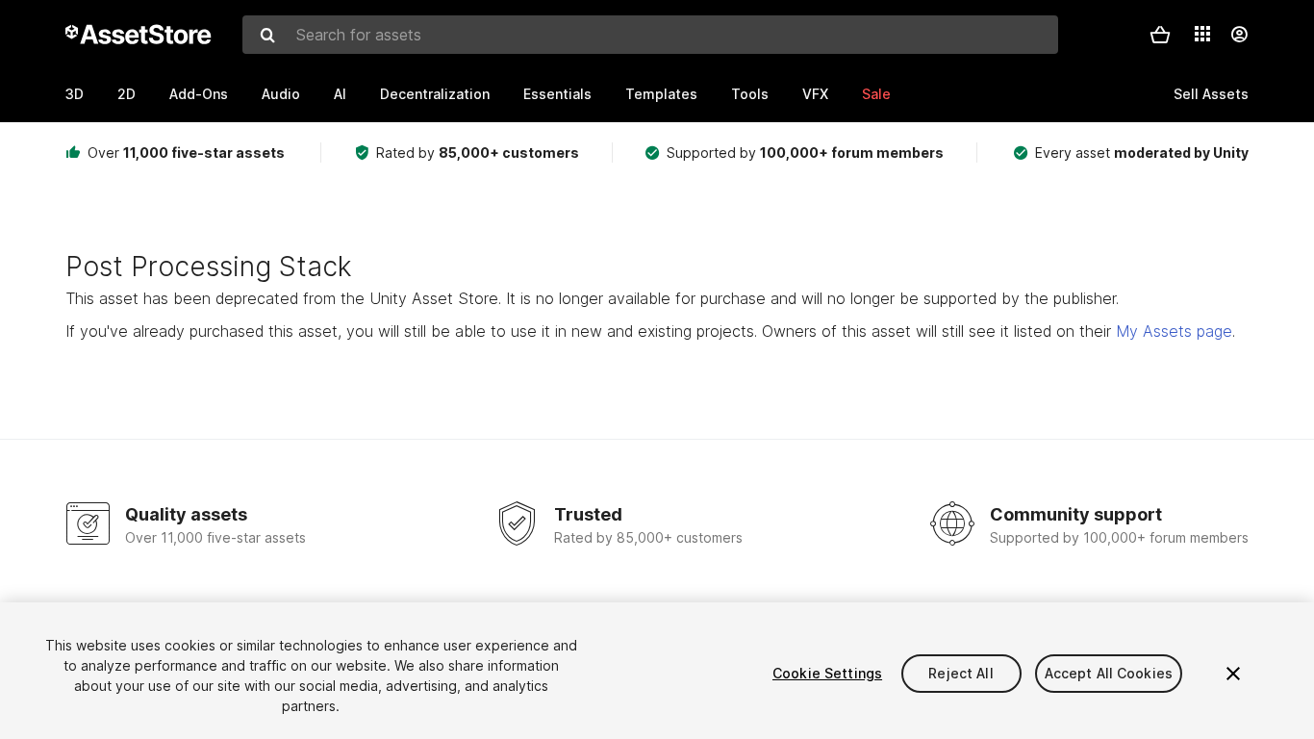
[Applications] (1202, 33)
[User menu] (1239, 34)
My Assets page (1174, 331)
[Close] (1233, 673)
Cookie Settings (827, 673)
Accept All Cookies (1109, 673)
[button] (1160, 34)
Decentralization (435, 94)
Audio (281, 94)
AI (340, 94)
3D (74, 94)
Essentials (557, 94)
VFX (815, 94)
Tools (750, 94)
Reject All (960, 673)
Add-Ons (198, 94)
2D (126, 94)
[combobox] (650, 34)
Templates (661, 94)
